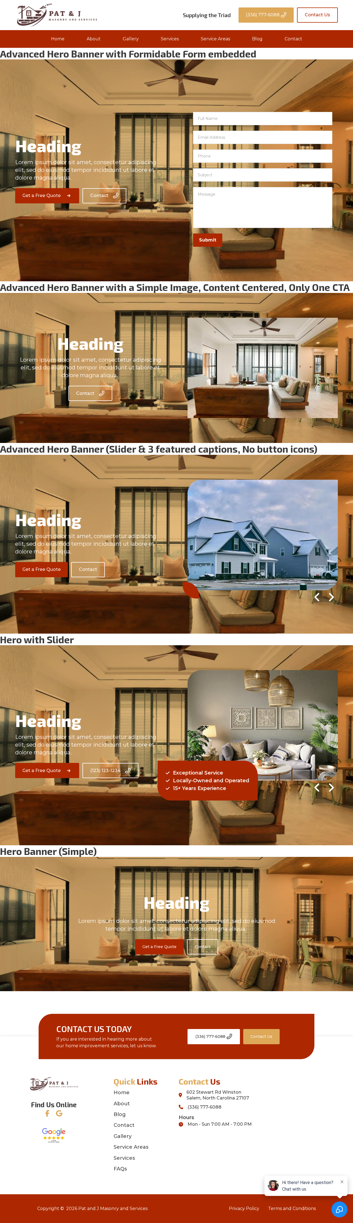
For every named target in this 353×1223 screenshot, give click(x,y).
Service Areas (215, 38)
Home (58, 38)
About (94, 38)
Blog (257, 38)
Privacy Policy (244, 1208)
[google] (59, 1113)
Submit (207, 240)
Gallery (131, 38)
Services (170, 38)
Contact (293, 38)
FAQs (120, 1169)
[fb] (47, 1113)
